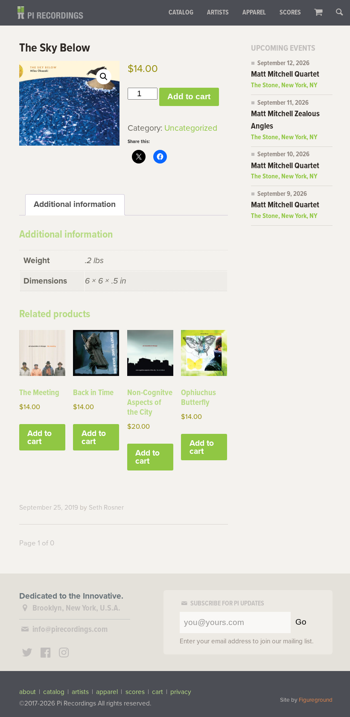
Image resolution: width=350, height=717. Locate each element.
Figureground (315, 700)
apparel (107, 692)
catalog (53, 692)
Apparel (254, 13)
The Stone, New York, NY (284, 85)
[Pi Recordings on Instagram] (63, 654)
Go (300, 621)
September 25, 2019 (48, 507)
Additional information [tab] (75, 204)
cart (157, 692)
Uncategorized (190, 128)
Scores (290, 13)
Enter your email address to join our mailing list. (247, 641)
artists (80, 692)
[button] (103, 76)
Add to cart (188, 96)
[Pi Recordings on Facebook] (46, 654)
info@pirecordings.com (70, 630)
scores (135, 692)
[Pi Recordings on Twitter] (27, 654)
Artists (218, 13)
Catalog (181, 13)
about (27, 692)
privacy (180, 692)
